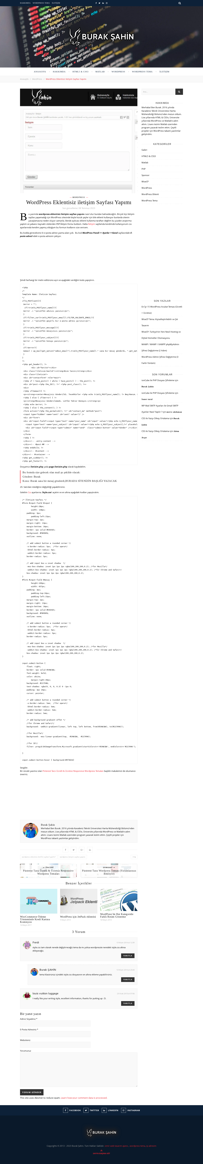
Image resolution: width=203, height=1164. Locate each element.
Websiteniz (25, 1040)
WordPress (118, 72)
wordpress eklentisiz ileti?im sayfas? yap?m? (39, 857)
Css (29, 492)
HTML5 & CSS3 (80, 72)
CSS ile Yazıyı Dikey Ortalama (155, 418)
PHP (144, 168)
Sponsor (145, 175)
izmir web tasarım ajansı (117, 1145)
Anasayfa (40, 72)
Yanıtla (127, 956)
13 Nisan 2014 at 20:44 (125, 970)
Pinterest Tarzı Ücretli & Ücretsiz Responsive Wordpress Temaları (73, 771)
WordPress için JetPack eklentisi (78, 916)
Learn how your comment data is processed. (84, 1097)
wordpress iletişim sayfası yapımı (72, 857)
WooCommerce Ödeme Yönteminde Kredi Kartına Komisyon (35, 919)
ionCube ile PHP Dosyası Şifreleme (158, 380)
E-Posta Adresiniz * (29, 1029)
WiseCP (145, 181)
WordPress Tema (41, 3)
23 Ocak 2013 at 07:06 (126, 993)
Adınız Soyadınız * (28, 1019)
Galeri (144, 149)
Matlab (100, 72)
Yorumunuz (25, 1050)
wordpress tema (137, 1145)
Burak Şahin (48, 824)
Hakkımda (25, 3)
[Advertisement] (78, 259)
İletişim (56, 3)
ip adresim (151, 1145)
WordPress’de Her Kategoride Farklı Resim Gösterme (116, 915)
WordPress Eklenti (150, 194)
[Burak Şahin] (101, 36)
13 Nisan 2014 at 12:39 (125, 942)
